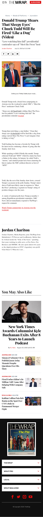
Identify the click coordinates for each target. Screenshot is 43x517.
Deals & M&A (7, 395)
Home (7, 16)
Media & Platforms (20, 16)
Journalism (34, 16)
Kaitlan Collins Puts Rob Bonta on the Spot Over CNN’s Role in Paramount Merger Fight (13, 403)
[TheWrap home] (18, 2)
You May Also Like (17, 291)
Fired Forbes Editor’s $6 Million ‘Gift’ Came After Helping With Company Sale (13, 383)
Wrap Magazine (11, 488)
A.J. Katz (13, 347)
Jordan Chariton (7, 48)
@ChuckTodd (16, 111)
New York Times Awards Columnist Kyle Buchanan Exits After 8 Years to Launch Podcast (21, 335)
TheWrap (8, 463)
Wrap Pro (8, 471)
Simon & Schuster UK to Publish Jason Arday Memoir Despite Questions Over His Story (13, 363)
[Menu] (4, 2)
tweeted (21, 115)
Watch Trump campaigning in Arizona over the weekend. (19, 208)
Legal (7, 480)
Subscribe (35, 2)
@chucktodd (15, 133)
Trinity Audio (23, 93)
